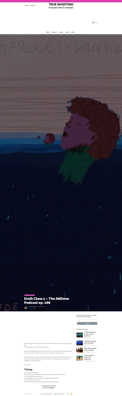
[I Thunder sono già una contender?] (79, 343)
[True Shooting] (61, 5)
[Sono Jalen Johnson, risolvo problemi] (79, 350)
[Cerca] (97, 22)
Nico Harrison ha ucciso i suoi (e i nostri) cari (90, 334)
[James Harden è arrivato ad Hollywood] (79, 358)
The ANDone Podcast (29, 295)
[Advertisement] (61, 21)
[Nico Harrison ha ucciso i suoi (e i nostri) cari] (79, 335)
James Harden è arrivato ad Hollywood (89, 357)
